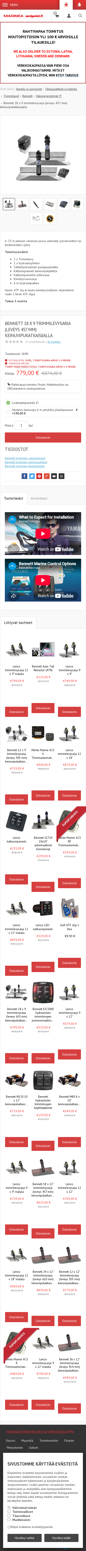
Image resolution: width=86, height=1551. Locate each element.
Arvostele (54, 342)
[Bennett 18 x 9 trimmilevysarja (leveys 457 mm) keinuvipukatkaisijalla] (43, 158)
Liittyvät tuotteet (18, 622)
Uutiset (33, 1448)
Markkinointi (21, 1520)
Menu (14, 5)
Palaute (69, 1441)
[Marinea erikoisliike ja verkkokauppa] (23, 16)
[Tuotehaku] (80, 16)
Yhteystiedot (14, 1448)
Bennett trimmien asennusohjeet (26, 462)
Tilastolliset (21, 1516)
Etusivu (10, 1441)
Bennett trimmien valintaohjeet (25, 458)
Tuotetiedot (13, 498)
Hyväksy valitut (24, 1538)
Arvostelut (39, 498)
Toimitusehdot (48, 1441)
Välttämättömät (24, 1508)
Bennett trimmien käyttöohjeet (25, 466)
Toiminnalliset (22, 1512)
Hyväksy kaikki (61, 1538)
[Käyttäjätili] (69, 16)
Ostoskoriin (43, 437)
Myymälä (27, 1441)
